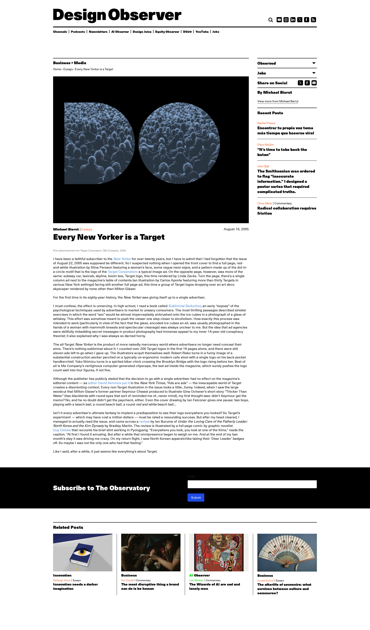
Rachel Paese (266, 123)
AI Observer (120, 31)
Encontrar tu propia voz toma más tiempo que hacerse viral (285, 130)
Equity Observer (167, 31)
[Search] (270, 19)
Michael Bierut (66, 229)
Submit (196, 497)
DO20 (187, 31)
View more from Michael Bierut (277, 101)
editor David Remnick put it (109, 383)
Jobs (215, 31)
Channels (60, 31)
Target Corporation (122, 272)
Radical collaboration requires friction (286, 210)
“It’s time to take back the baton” (282, 152)
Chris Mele (264, 203)
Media (80, 62)
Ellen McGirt (265, 145)
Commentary (283, 203)
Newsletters (98, 31)
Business (61, 62)
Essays (68, 69)
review (144, 421)
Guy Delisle (62, 430)
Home (57, 69)
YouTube (202, 31)
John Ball (263, 166)
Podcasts (78, 31)
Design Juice (142, 31)
